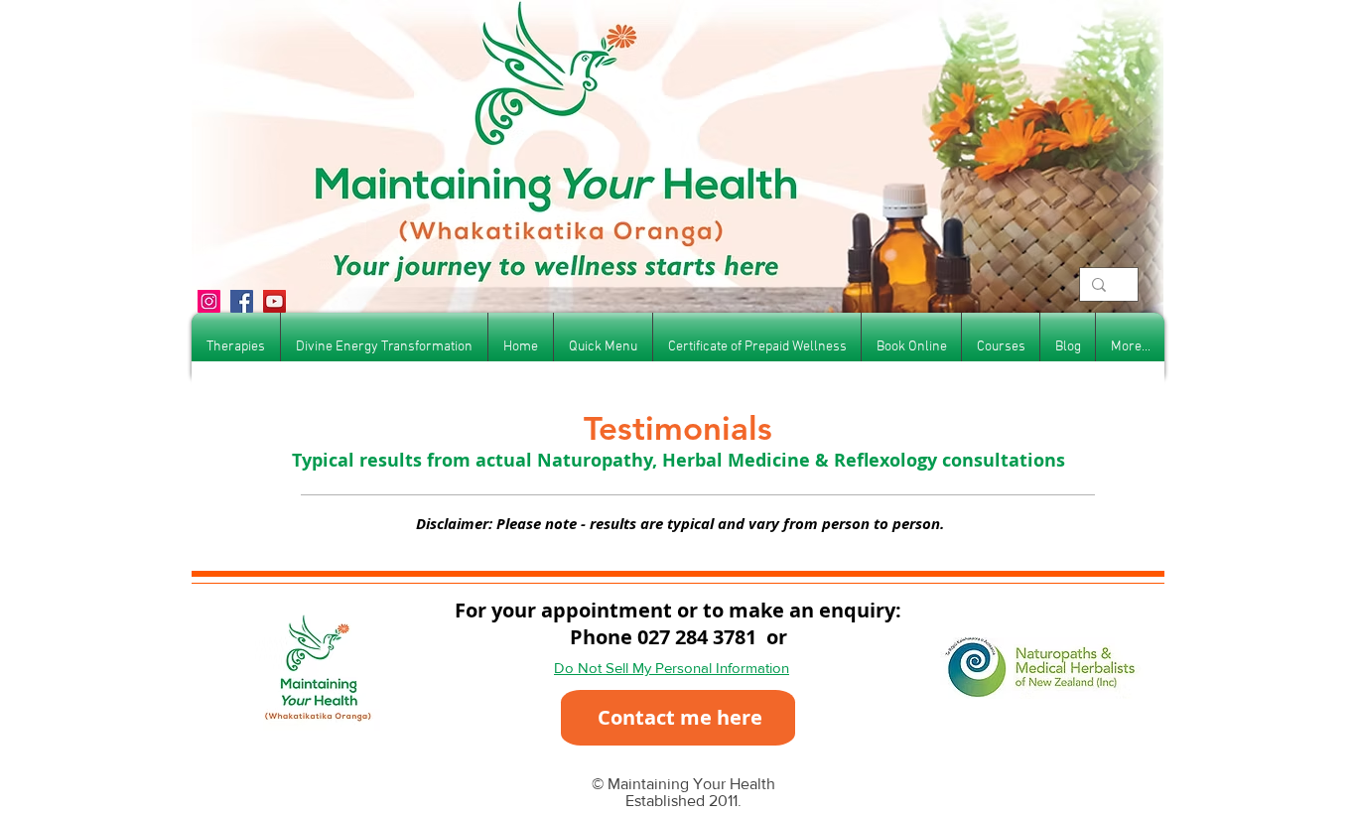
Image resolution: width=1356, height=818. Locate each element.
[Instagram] (209, 301)
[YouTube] (274, 301)
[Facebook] (241, 301)
